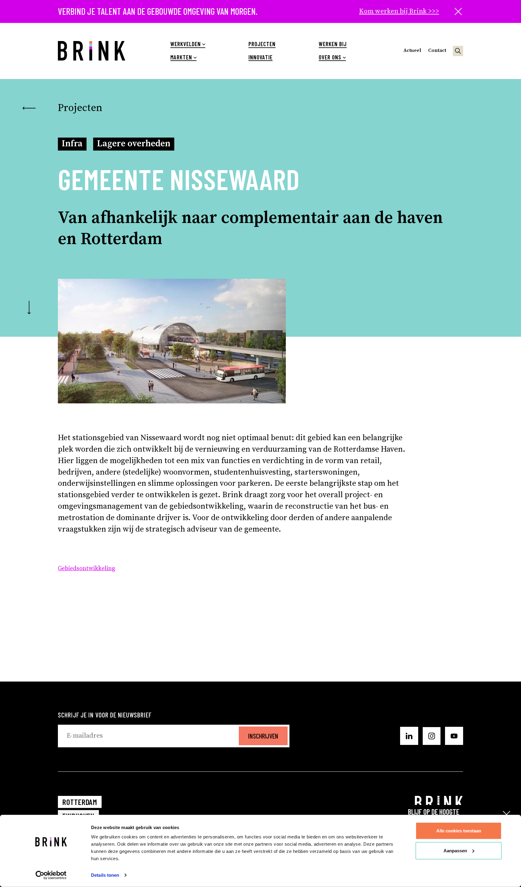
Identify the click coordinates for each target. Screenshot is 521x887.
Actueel (412, 50)
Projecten (261, 44)
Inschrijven (263, 736)
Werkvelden (185, 44)
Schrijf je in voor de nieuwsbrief (105, 715)
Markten (181, 57)
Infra (72, 143)
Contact (437, 50)
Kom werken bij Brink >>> (399, 11)
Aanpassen (455, 850)
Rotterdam (79, 801)
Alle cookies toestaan (458, 830)
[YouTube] (454, 736)
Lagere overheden (133, 143)
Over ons (330, 57)
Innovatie (260, 57)
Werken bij (332, 44)
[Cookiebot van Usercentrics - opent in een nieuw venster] (51, 875)
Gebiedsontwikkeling (86, 568)
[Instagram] (432, 736)
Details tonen (105, 875)
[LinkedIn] (409, 736)
